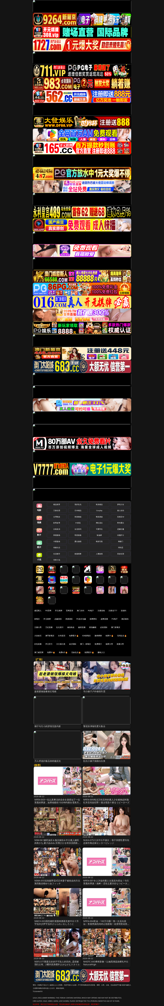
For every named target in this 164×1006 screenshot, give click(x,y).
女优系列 (78, 529)
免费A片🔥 (63, 652)
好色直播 (38, 644)
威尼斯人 (38, 610)
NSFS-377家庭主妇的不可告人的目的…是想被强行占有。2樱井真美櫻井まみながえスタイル (57, 963)
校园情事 (78, 554)
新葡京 (37, 619)
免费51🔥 (109, 635)
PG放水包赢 (81, 619)
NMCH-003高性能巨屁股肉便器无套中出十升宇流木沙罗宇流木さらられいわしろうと (56, 922)
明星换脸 (78, 535)
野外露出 (120, 523)
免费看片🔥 (74, 635)
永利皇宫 (61, 635)
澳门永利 (80, 610)
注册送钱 (101, 610)
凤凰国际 (69, 619)
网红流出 (99, 523)
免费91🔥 (51, 652)
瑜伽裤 (99, 535)
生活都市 (56, 554)
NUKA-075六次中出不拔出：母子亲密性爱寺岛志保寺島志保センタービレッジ (106, 841)
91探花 (78, 523)
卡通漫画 (56, 541)
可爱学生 (99, 529)
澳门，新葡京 (85, 644)
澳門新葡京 (49, 635)
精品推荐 (56, 504)
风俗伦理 (120, 554)
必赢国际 (58, 619)
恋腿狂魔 (120, 529)
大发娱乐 (38, 635)
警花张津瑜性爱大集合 (94, 726)
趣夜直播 (81, 627)
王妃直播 (49, 627)
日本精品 (78, 510)
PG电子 (91, 610)
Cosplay (99, 510)
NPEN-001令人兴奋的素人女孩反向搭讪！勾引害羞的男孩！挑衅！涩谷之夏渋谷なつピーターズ (106, 883)
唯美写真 (99, 541)
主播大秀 (38, 627)
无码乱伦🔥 (122, 635)
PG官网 (48, 610)
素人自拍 (120, 510)
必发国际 (103, 627)
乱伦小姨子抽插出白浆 (94, 760)
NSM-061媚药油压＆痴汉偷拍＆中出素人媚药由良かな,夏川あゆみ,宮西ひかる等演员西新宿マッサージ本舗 (57, 843)
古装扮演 (56, 529)
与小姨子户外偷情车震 (94, 691)
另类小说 (56, 560)
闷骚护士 (120, 535)
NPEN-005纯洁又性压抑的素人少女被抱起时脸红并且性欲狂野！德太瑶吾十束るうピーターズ (106, 801)
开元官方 (49, 644)
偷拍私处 (71, 627)
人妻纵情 (99, 554)
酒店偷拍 (125, 619)
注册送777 (113, 610)
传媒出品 (56, 547)
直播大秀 (120, 644)
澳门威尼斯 (38, 652)
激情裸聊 (98, 635)
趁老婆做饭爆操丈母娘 (45, 691)
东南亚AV (120, 517)
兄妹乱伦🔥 (76, 652)
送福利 (123, 610)
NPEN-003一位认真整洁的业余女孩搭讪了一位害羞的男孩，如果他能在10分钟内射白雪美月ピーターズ (57, 802)
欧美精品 (99, 504)
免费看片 (98, 644)
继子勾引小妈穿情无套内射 (47, 726)
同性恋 (120, 547)
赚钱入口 (101, 652)
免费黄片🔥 (89, 652)
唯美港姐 (99, 517)
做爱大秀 (109, 644)
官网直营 (69, 610)
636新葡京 (86, 635)
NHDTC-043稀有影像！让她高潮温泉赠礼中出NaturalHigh (105, 963)
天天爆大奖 (60, 644)
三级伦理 (56, 510)
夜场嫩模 (92, 627)
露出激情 (78, 541)
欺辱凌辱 (56, 523)
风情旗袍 (56, 535)
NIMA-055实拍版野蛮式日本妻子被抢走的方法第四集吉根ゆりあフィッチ (57, 882)
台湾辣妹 (56, 517)
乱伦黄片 (60, 627)
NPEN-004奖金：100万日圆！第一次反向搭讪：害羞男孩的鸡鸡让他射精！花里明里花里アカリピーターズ (106, 924)
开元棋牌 (58, 610)
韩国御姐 (78, 517)
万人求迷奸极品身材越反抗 (47, 760)
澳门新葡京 (115, 627)
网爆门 (120, 541)
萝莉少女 (120, 504)
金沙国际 (72, 644)
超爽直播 (104, 619)
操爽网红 (93, 619)
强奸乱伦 (78, 504)
